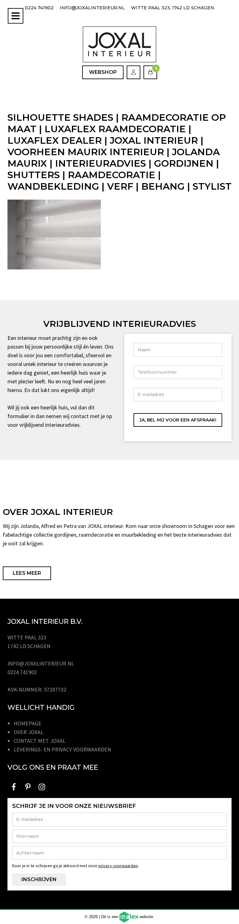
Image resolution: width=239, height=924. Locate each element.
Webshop (103, 72)
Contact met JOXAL (39, 740)
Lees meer (27, 573)
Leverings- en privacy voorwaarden (62, 749)
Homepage (27, 723)
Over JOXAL (28, 732)
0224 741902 (39, 8)
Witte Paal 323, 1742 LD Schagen (172, 8)
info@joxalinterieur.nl (92, 8)
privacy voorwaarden (118, 865)
